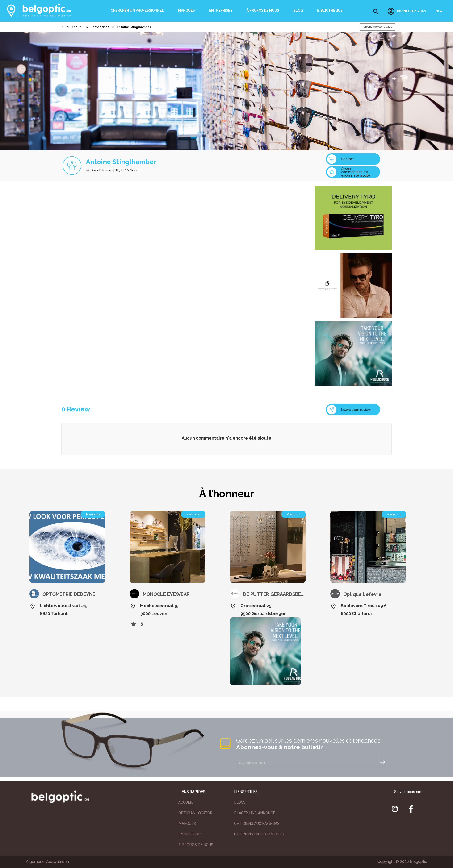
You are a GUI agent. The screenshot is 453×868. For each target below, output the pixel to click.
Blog (298, 10)
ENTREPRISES (190, 834)
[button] (376, 11)
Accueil (77, 27)
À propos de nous (263, 10)
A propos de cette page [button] (377, 27)
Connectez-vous (411, 11)
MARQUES (187, 823)
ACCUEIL (185, 802)
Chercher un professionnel (137, 10)
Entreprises (220, 10)
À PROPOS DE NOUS (195, 845)
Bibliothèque (330, 10)
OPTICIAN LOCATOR (195, 813)
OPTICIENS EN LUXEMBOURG (259, 834)
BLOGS (240, 802)
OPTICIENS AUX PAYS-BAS (257, 823)
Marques (186, 10)
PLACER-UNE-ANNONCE (254, 813)
